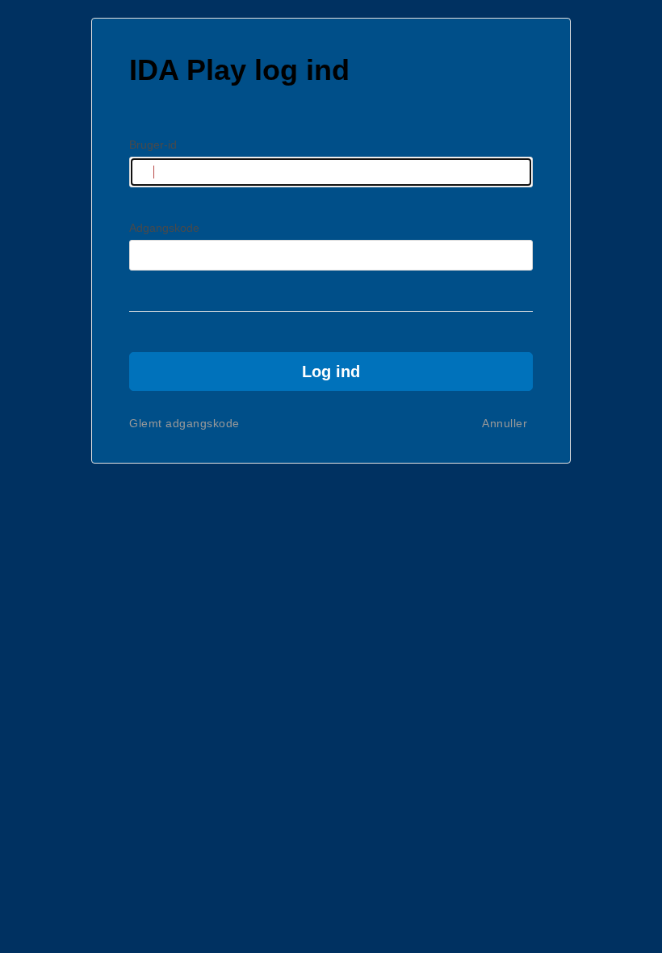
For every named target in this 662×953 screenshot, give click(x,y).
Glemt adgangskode (184, 423)
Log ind (331, 371)
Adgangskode (164, 227)
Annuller (504, 423)
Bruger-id (153, 144)
